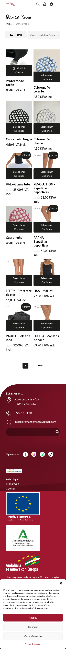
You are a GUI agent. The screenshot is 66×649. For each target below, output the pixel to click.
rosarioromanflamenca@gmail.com (35, 421)
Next (40, 365)
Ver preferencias (33, 636)
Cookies (11, 488)
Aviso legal (12, 479)
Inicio (9, 23)
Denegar (33, 627)
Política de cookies (33, 644)
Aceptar (33, 617)
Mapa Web (12, 483)
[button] (61, 583)
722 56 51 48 (23, 413)
